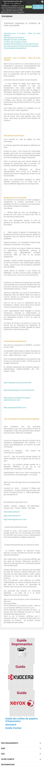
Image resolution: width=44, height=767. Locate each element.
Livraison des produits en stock (15, 42)
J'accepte (29, 7)
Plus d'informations (38, 7)
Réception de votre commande (15, 40)
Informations (8, 764)
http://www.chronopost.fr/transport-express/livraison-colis (17, 399)
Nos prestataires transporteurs (15, 48)
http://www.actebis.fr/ (12, 512)
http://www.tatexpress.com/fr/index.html (19, 390)
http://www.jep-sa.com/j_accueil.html (17, 382)
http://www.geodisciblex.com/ (15, 407)
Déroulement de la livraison (14, 37)
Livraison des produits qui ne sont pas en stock (21, 44)
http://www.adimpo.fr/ (12, 515)
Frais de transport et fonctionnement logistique (21, 46)
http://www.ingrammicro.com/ (15, 519)
